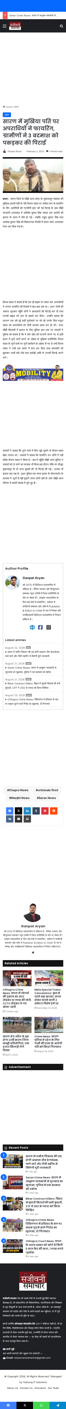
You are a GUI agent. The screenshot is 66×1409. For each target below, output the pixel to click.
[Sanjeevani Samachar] (15, 26)
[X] (18, 811)
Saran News (47, 798)
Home (8, 106)
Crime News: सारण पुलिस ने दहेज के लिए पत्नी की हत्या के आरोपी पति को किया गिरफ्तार (48, 1042)
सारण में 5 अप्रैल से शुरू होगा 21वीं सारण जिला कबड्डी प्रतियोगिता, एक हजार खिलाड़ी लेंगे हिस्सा (16, 1043)
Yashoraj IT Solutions (35, 1382)
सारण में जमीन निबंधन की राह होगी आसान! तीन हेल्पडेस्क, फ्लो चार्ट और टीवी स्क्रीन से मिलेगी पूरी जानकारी (32, 654)
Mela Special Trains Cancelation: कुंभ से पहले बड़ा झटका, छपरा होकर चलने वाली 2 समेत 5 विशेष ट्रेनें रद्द (47, 996)
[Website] (32, 627)
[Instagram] (48, 627)
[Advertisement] (33, 68)
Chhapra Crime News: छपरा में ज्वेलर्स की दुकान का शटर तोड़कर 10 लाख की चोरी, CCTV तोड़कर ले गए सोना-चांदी (17, 998)
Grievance (40, 1388)
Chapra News (18, 790)
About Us (12, 1388)
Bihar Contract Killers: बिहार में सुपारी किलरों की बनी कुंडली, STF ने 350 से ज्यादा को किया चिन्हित (32, 685)
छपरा (16, 106)
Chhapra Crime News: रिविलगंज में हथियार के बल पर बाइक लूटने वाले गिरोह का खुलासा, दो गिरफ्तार (31, 701)
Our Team (53, 1388)
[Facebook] (40, 627)
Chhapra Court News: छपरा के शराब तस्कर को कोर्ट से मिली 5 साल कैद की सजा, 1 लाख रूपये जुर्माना (44, 1246)
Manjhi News (20, 798)
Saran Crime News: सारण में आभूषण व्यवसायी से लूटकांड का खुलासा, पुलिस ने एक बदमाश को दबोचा (30, 669)
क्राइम (28, 663)
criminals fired (48, 790)
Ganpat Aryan (15, 151)
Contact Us (26, 1388)
